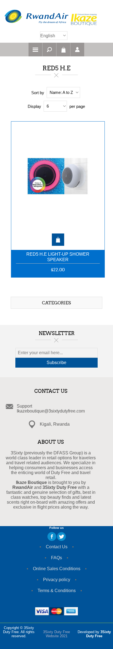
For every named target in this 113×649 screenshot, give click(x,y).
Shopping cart (63, 49)
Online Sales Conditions (56, 568)
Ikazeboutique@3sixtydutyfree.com (51, 411)
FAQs (56, 557)
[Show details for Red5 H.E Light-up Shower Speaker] (57, 183)
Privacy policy (56, 579)
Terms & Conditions (57, 590)
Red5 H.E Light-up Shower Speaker (57, 257)
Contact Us (56, 546)
